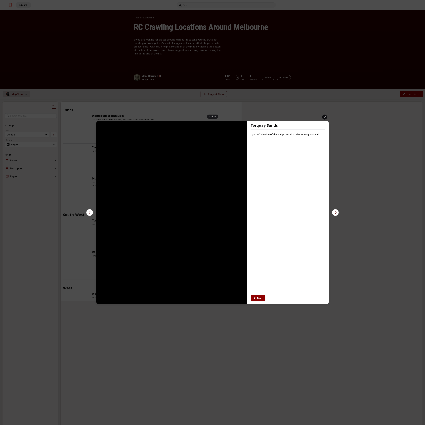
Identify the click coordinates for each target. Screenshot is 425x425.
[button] (89, 212)
